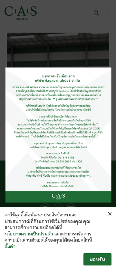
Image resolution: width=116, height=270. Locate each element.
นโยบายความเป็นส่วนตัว (29, 233)
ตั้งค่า (10, 246)
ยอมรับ (97, 259)
